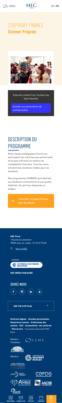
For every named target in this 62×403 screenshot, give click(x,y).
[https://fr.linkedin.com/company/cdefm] (18, 374)
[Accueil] (31, 5)
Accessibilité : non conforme (38, 325)
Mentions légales (18, 318)
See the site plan (23, 305)
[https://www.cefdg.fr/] (44, 374)
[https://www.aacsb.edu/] (43, 383)
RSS (21, 325)
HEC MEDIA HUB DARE (21, 272)
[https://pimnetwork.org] (17, 349)
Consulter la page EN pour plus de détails (33, 200)
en (52, 5)
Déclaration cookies (19, 322)
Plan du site (17, 328)
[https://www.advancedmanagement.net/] (17, 366)
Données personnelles (38, 318)
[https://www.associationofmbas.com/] (20, 383)
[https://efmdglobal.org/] (15, 391)
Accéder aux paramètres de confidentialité (27, 108)
